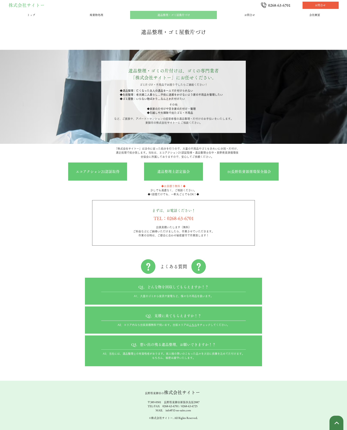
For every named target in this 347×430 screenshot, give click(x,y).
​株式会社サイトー (172, 392)
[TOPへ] (336, 423)
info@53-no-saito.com (178, 410)
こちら (193, 324)
